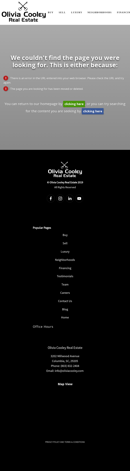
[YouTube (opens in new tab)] (79, 198)
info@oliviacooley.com (69, 371)
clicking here (74, 104)
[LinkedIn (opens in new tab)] (70, 198)
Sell (62, 12)
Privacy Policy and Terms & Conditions (65, 442)
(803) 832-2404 (70, 366)
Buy (50, 12)
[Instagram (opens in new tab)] (60, 198)
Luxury (76, 12)
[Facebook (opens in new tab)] (51, 198)
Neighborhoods (100, 12)
